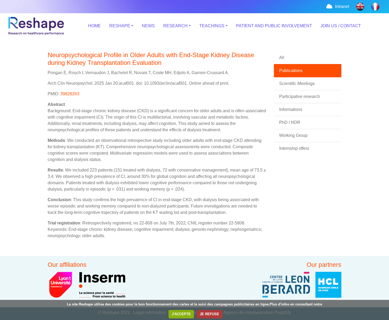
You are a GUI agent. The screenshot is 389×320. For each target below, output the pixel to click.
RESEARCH (175, 26)
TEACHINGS (211, 26)
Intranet (342, 6)
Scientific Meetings (297, 83)
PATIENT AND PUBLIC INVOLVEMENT (274, 26)
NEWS (148, 26)
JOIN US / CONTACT (340, 26)
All (281, 57)
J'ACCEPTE (181, 314)
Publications (290, 70)
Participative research (299, 96)
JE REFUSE (209, 314)
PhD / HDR (289, 122)
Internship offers (294, 148)
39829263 (69, 94)
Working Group (293, 135)
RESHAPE (119, 26)
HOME (94, 26)
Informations (290, 109)
